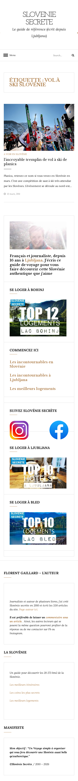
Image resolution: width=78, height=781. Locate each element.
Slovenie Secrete (39, 18)
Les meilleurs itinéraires (25, 684)
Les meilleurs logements (33, 389)
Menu (11, 55)
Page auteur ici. (29, 609)
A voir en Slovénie (15, 154)
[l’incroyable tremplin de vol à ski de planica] (39, 127)
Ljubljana (34, 260)
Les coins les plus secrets (25, 692)
